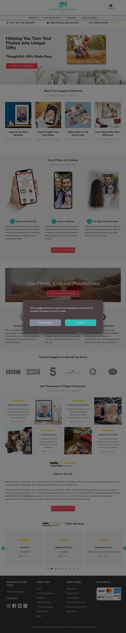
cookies (40, 308)
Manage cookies (45, 322)
